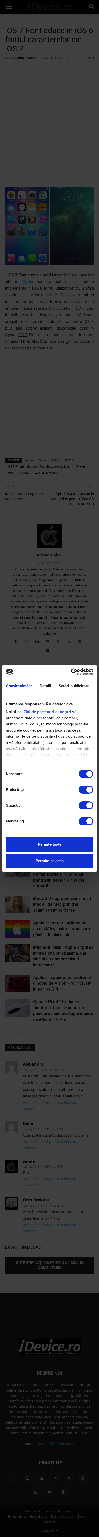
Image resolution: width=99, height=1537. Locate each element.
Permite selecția (50, 861)
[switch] (86, 790)
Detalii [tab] (45, 686)
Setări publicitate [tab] (74, 686)
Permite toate (49, 844)
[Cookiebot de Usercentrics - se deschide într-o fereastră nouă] (71, 671)
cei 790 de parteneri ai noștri (44, 712)
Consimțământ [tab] (19, 686)
